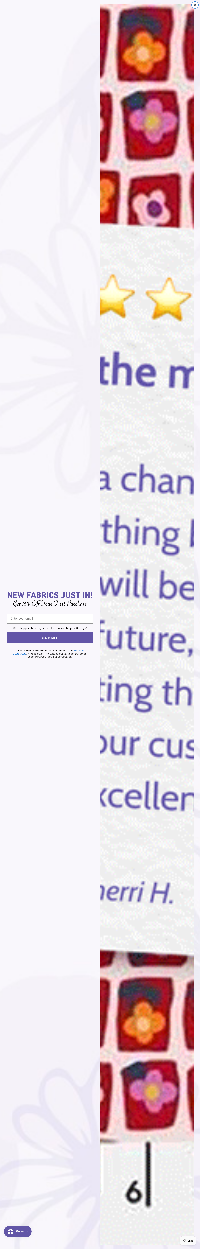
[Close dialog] (195, 5)
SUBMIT (50, 638)
